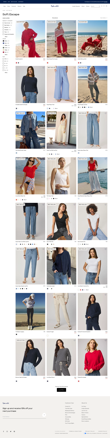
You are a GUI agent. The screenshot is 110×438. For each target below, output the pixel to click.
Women (5, 1)
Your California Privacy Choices (96, 433)
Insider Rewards (76, 6)
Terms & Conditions (75, 431)
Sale (24, 6)
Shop (8, 6)
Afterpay (67, 419)
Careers (83, 414)
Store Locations (85, 421)
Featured (14, 6)
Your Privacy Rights (69, 423)
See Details (105, 1)
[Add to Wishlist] (43, 22)
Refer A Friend (85, 412)
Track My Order (68, 408)
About (83, 6)
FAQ (66, 414)
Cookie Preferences (61, 433)
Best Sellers (14, 1)
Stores (87, 6)
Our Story (84, 406)
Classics (19, 6)
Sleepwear (20, 1)
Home (4, 10)
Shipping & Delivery (69, 410)
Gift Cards (67, 421)
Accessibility (68, 417)
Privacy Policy (90, 431)
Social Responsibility (86, 419)
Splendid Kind (85, 417)
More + (56, 108)
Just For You (84, 410)
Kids (9, 1)
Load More (61, 390)
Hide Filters (6, 18)
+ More (6, 36)
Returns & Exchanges (70, 412)
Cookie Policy (102, 431)
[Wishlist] (104, 6)
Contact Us (67, 406)
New (5, 6)
